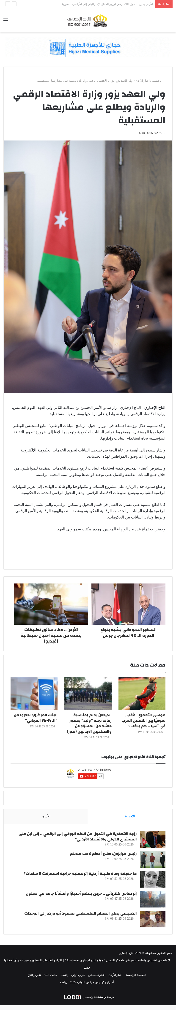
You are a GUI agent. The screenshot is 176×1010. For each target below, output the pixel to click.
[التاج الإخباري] (88, 20)
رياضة (63, 982)
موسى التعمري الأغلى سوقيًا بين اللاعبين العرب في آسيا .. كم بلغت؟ (143, 720)
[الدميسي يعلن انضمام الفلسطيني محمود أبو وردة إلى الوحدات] (152, 919)
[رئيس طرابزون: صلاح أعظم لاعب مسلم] (152, 859)
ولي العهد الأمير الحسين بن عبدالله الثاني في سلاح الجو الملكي (114, 4)
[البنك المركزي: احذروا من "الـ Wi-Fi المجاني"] (34, 693)
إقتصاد (64, 975)
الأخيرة (130, 816)
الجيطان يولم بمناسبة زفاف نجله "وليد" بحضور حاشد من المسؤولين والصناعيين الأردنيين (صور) (89, 723)
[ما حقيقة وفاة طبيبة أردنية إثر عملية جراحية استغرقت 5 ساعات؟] (152, 879)
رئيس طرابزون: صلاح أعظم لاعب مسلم (103, 853)
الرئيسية (157, 80)
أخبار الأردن (142, 80)
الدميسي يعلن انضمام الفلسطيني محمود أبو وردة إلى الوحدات (80, 913)
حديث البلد (50, 975)
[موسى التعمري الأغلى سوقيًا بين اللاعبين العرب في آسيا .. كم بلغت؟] (141, 693)
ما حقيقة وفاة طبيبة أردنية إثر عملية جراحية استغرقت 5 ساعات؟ (80, 873)
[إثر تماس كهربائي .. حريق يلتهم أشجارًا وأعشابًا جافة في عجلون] (152, 899)
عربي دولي (78, 975)
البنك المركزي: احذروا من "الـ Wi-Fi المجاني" (36, 717)
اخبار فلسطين (96, 975)
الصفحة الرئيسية (136, 975)
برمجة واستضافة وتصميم (98, 997)
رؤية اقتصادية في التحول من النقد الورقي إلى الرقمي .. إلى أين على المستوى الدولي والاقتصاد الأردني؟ (78, 836)
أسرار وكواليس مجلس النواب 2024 (92, 982)
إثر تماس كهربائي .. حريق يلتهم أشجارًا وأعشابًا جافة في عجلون (81, 893)
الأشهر (45, 816)
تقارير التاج (34, 975)
